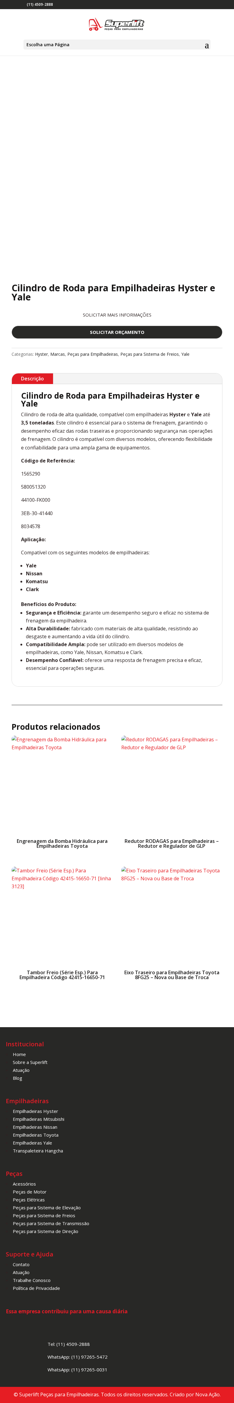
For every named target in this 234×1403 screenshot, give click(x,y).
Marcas (57, 354)
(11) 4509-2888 (40, 4)
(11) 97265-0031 (89, 1370)
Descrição (32, 378)
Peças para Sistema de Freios (149, 354)
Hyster (41, 354)
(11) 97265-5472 (89, 1357)
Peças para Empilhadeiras (92, 354)
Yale (185, 354)
